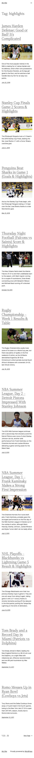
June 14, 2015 (6, 610)
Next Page (28, 735)
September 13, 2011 (8, 667)
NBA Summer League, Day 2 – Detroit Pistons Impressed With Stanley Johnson (14, 397)
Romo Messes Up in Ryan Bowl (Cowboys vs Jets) (16, 691)
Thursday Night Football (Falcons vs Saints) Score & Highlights (17, 239)
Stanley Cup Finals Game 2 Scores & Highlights (16, 107)
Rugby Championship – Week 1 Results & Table (15, 316)
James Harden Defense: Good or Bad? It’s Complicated (15, 32)
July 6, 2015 (5, 452)
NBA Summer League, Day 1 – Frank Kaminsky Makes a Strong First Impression (14, 481)
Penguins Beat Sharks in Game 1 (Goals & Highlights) (17, 172)
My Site (4, 3)
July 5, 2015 (5, 533)
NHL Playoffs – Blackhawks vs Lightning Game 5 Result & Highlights (16, 560)
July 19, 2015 (6, 369)
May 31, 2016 (6, 213)
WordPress (28, 751)
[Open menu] (31, 3)
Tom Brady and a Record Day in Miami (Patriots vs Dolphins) (15, 636)
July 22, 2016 (6, 82)
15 (8, 735)
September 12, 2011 (8, 717)
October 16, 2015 (7, 290)
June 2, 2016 (6, 148)
